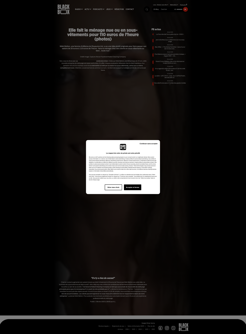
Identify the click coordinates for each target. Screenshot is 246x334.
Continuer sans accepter (149, 143)
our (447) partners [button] (98, 157)
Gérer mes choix (113, 187)
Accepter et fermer (132, 187)
